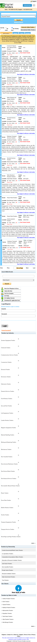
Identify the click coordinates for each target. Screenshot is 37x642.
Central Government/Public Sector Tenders (12, 550)
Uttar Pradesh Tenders (8, 619)
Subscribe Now (8, 291)
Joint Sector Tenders (7, 563)
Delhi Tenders (6, 601)
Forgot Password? (6, 330)
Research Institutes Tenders (9, 573)
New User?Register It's (11, 288)
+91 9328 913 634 (27, 9)
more (32, 543)
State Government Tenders (8, 577)
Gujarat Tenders (6, 604)
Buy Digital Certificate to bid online (26, 74)
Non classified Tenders (7, 567)
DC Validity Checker (9, 298)
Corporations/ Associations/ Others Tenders (12, 557)
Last (34, 268)
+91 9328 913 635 (12, 9)
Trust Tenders (5, 580)
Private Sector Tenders (7, 570)
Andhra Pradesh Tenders (9, 598)
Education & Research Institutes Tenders (12, 560)
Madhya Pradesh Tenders (9, 607)
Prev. (8, 268)
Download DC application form (12, 300)
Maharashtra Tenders (8, 610)
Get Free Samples (9, 293)
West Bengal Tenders (8, 622)
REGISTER (27, 5)
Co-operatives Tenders (7, 553)
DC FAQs (6, 295)
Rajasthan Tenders (7, 613)
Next (27, 268)
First (1, 268)
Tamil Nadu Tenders (7, 616)
